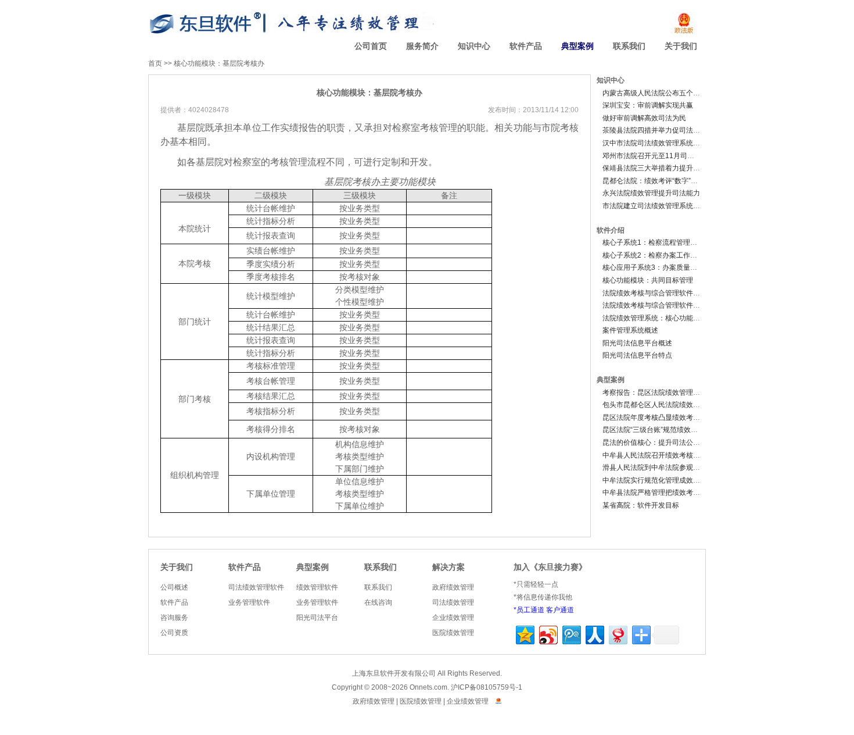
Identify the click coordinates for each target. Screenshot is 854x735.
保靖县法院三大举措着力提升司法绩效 (661, 168)
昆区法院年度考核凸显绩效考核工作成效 (665, 417)
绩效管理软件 (317, 587)
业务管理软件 (249, 602)
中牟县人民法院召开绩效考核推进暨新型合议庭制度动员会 (693, 455)
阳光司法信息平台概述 (637, 343)
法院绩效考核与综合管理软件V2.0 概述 (662, 293)
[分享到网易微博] (617, 633)
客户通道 (560, 610)
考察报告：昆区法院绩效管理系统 (654, 392)
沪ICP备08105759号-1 (486, 687)
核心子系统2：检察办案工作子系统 (656, 255)
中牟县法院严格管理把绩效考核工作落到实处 (672, 492)
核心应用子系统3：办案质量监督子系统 (663, 267)
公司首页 (370, 46)
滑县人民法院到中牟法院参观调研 (654, 467)
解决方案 (448, 567)
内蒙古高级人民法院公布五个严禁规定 (661, 93)
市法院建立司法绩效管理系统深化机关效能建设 (675, 206)
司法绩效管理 (453, 602)
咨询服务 (174, 617)
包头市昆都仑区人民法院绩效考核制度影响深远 (675, 405)
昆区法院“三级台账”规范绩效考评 (653, 430)
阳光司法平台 (317, 617)
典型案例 (577, 46)
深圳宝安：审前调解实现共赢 (647, 105)
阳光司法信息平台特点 (637, 355)
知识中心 (474, 46)
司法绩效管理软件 (256, 587)
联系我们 (629, 46)
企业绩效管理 (453, 617)
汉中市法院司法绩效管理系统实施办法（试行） (675, 143)
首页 (155, 63)
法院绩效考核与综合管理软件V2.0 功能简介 (669, 305)
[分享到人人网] (594, 633)
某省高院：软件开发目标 (640, 505)
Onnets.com (428, 687)
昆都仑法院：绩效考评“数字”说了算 (657, 181)
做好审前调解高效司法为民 (644, 118)
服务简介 (422, 46)
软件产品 (525, 46)
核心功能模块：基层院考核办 (219, 63)
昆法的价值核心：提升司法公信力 (654, 442)
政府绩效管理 (453, 587)
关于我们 (681, 46)
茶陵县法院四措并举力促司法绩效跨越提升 (668, 130)
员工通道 (530, 610)
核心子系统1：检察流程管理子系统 (656, 242)
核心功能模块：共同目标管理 (647, 280)
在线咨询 (378, 602)
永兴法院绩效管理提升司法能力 (651, 193)
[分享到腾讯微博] (571, 633)
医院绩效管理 (453, 633)
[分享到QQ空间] (524, 633)
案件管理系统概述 (630, 330)
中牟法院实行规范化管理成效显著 (654, 480)
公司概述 (174, 587)
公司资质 (174, 633)
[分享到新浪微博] (547, 633)
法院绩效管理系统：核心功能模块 (654, 318)
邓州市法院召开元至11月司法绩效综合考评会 (672, 156)
